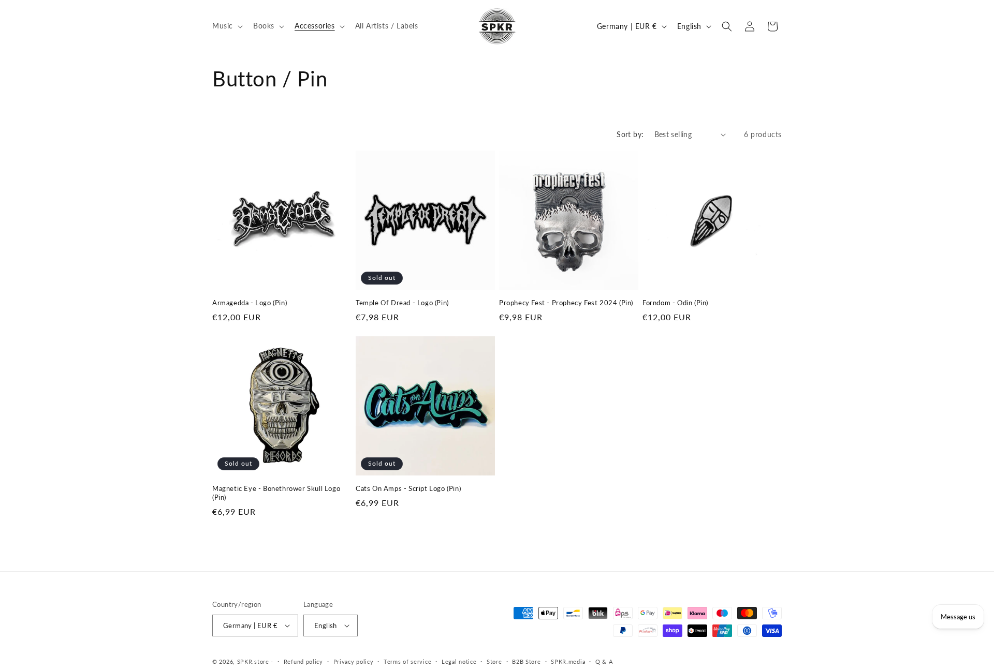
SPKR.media (568, 661)
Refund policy (303, 661)
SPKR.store (253, 661)
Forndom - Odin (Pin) (675, 303)
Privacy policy (353, 661)
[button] (226, 26)
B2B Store (526, 661)
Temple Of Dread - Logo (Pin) (402, 303)
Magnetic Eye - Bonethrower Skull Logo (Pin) (276, 492)
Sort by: (630, 134)
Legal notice (459, 661)
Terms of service (407, 661)
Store (494, 661)
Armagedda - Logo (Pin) (249, 303)
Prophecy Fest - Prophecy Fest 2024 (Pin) (566, 303)
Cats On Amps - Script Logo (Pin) (408, 488)
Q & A (604, 661)
